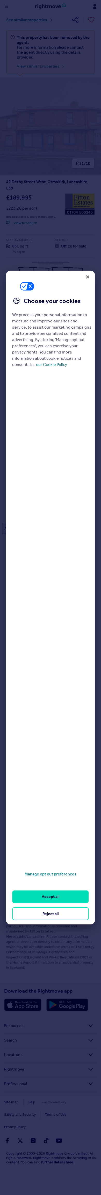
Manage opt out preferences (50, 874)
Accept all (51, 896)
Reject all (50, 913)
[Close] (87, 276)
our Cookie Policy (51, 364)
